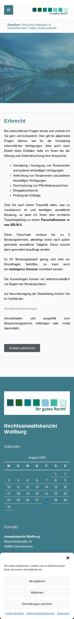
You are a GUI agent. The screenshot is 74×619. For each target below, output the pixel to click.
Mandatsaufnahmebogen (20, 308)
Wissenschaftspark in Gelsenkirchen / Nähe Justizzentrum (32, 26)
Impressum (63, 613)
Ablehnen (37, 592)
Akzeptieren (37, 581)
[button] (68, 558)
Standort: (14, 24)
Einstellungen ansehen (37, 604)
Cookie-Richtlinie (14, 613)
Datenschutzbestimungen (40, 613)
